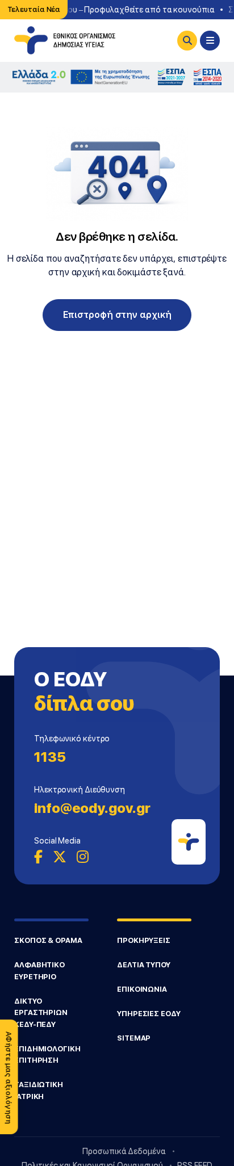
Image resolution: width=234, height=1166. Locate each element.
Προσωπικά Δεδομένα (123, 1151)
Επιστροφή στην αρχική (117, 314)
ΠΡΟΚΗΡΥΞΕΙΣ (143, 940)
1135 (50, 757)
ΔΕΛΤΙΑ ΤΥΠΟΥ (143, 965)
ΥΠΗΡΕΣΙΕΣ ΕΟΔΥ (149, 1013)
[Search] (187, 41)
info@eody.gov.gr (92, 808)
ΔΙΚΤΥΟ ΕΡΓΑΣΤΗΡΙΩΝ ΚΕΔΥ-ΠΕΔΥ (41, 1013)
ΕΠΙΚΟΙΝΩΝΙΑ (142, 989)
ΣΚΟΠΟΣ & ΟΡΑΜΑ (48, 940)
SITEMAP (134, 1038)
